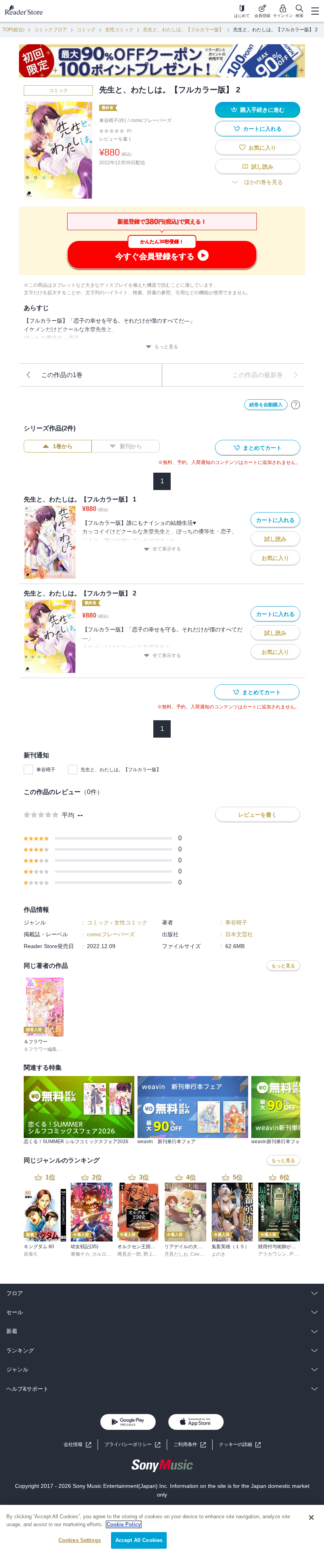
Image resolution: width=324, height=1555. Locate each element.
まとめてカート (262, 448)
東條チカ (80, 1254)
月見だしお (176, 1254)
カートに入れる (262, 129)
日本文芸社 (239, 934)
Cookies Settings (79, 1540)
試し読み (262, 166)
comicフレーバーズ (150, 120)
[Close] (311, 1517)
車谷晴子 (45, 769)
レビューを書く (115, 139)
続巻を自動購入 (266, 405)
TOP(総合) (13, 29)
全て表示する (167, 549)
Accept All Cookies (138, 1540)
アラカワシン (272, 1254)
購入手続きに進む (262, 110)
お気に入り (262, 148)
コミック (86, 29)
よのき (218, 1254)
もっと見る (166, 346)
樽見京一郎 (129, 1254)
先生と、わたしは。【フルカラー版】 (183, 29)
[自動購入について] (295, 404)
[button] (240, 1444)
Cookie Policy (124, 1524)
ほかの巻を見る (263, 182)
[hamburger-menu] (315, 11)
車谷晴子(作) (112, 120)
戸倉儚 (296, 1254)
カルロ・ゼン (106, 1254)
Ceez (196, 1254)
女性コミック (119, 29)
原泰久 (31, 1254)
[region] (162, 1530)
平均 (68, 815)
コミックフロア (50, 29)
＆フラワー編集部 (43, 1049)
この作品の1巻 (62, 375)
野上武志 (152, 1254)
